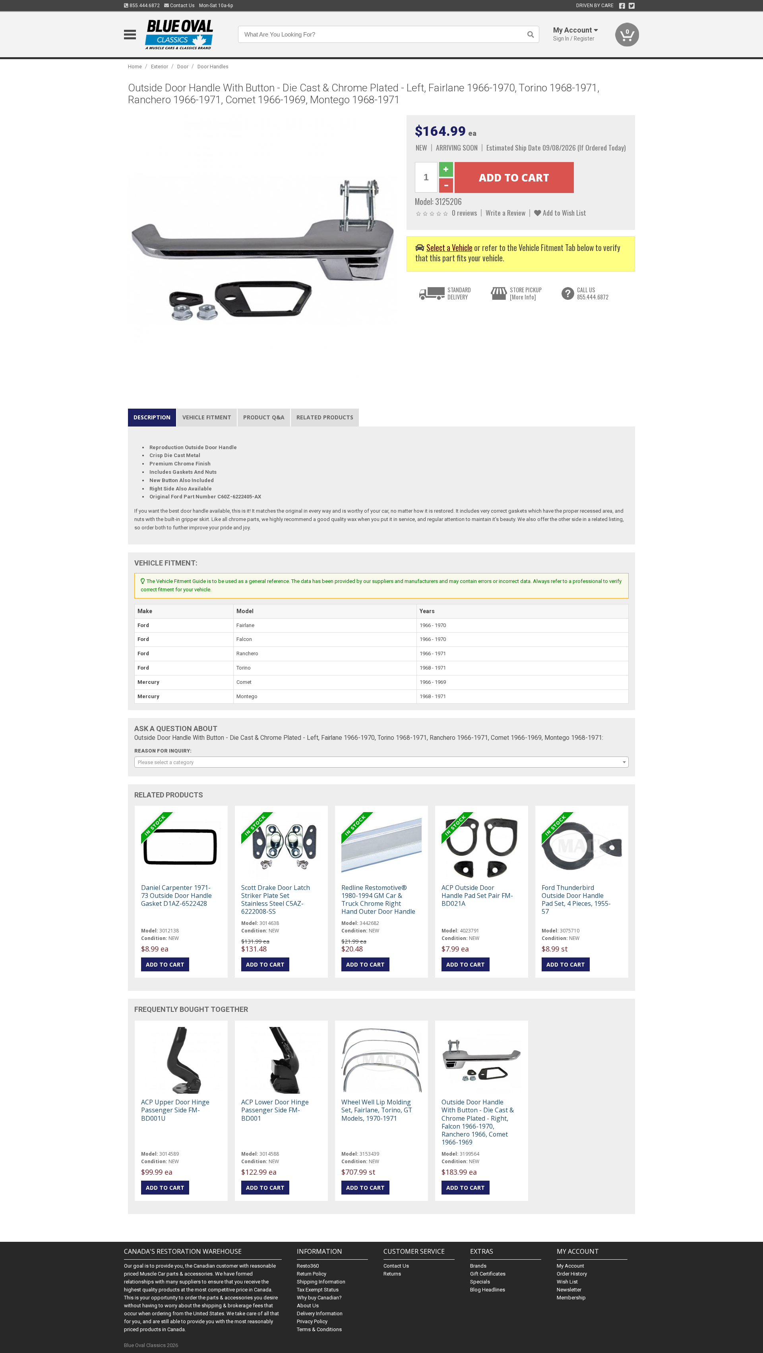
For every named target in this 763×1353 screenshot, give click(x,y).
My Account (570, 1266)
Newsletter (569, 1290)
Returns (392, 1274)
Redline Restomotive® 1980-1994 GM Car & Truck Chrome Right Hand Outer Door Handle (378, 899)
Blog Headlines (487, 1290)
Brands (478, 1266)
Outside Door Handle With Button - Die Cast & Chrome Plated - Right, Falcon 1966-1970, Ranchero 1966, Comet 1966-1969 (478, 1122)
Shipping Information (321, 1282)
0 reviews (464, 212)
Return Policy (311, 1274)
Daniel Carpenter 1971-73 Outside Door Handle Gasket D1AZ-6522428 (176, 895)
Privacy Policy (312, 1321)
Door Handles (213, 66)
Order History (572, 1274)
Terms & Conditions (319, 1329)
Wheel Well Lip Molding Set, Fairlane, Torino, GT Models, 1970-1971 (376, 1110)
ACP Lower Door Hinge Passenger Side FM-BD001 (275, 1110)
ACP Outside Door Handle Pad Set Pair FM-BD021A (477, 895)
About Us (308, 1306)
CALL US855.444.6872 (592, 293)
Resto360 (308, 1266)
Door (182, 66)
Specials (480, 1282)
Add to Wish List (563, 212)
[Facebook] (622, 6)
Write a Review (505, 212)
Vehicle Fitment (206, 417)
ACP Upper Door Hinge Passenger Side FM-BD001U (175, 1110)
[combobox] (381, 762)
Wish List (567, 1282)
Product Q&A (264, 417)
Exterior (159, 66)
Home (135, 66)
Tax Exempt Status (318, 1290)
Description (152, 417)
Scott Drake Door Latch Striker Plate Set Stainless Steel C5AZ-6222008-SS (275, 899)
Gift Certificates (487, 1274)
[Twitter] (632, 6)
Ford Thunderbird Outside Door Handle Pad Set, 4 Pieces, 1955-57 (576, 899)
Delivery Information (320, 1313)
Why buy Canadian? (319, 1298)
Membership (571, 1298)
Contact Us (182, 5)
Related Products (324, 417)
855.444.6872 (144, 5)
